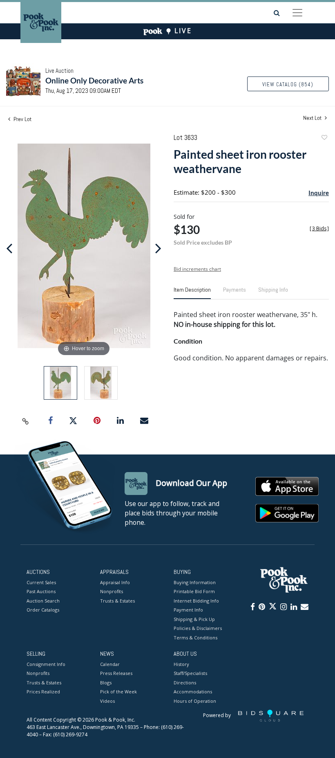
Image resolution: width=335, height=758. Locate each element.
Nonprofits (111, 591)
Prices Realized (43, 691)
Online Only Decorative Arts (94, 80)
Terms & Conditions (195, 637)
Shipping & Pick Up (194, 619)
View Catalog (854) (287, 84)
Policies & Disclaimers (198, 628)
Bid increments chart (197, 268)
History (181, 664)
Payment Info (188, 610)
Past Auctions (41, 591)
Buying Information (195, 582)
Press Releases (116, 673)
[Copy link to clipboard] (26, 421)
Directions (185, 682)
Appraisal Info (115, 582)
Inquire (318, 192)
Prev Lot (21, 119)
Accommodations (193, 691)
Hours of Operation (195, 701)
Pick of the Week (118, 691)
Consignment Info (46, 664)
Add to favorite (324, 138)
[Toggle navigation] (297, 12)
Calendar (110, 664)
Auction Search (43, 601)
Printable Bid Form (194, 591)
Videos (107, 701)
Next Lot (313, 118)
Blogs (106, 682)
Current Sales (41, 582)
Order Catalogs (43, 610)
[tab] (192, 292)
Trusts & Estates (117, 601)
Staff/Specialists (190, 673)
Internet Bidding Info (196, 601)
